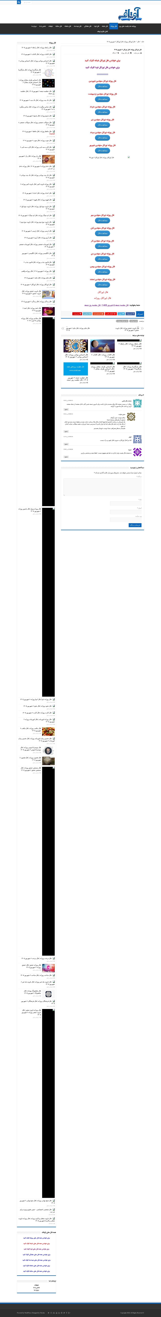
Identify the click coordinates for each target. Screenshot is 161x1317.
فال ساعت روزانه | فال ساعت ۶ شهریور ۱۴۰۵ (36, 975)
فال (138, 42)
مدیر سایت (136, 53)
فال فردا (96, 26)
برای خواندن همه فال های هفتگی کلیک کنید (36, 1254)
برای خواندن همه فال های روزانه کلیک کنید (36, 1238)
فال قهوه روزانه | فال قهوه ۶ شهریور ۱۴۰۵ (37, 200)
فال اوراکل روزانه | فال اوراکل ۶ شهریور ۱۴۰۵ (36, 284)
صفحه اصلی (140, 26)
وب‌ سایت (138, 516)
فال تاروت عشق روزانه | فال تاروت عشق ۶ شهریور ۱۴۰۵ (127, 328)
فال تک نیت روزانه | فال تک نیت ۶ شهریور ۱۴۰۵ (35, 100)
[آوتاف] (130, 14)
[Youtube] (57, 1312)
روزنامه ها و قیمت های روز (127, 26)
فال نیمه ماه (77, 26)
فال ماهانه (68, 26)
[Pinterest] (62, 1312)
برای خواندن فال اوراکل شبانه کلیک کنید (102, 61)
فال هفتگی (87, 26)
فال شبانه (105, 26)
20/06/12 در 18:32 (68, 414)
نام (140, 499)
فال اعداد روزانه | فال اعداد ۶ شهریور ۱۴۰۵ (36, 193)
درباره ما (34, 26)
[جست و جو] (19, 2)
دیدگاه (139, 476)
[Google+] (69, 1312)
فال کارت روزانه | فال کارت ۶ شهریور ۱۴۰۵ (37, 713)
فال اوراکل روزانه (122, 321)
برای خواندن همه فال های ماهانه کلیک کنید (36, 1265)
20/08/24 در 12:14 (68, 436)
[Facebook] (66, 1312)
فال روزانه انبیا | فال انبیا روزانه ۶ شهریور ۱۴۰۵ (35, 699)
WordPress (28, 1313)
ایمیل (139, 508)
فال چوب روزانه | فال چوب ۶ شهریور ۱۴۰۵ (37, 140)
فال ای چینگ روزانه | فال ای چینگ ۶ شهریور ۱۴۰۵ (34, 215)
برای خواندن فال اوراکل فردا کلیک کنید (102, 68)
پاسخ (66, 409)
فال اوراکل (134, 321)
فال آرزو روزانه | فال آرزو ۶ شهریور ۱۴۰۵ (37, 238)
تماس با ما (42, 26)
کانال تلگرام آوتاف (102, 31)
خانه (143, 42)
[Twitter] (64, 1312)
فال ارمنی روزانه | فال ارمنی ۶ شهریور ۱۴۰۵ (36, 231)
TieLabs (42, 1313)
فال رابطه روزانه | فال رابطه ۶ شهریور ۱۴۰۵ (36, 47)
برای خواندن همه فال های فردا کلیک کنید (36, 1249)
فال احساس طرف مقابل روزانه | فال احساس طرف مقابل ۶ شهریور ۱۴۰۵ (103, 369)
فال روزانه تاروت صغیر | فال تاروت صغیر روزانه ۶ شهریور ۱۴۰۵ (31, 1012)
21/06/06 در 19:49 (68, 449)
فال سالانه (58, 26)
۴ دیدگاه (114, 53)
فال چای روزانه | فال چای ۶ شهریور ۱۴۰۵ (78, 328)
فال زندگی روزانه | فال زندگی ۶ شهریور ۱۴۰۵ (36, 301)
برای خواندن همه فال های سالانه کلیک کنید (36, 1271)
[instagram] (51, 1312)
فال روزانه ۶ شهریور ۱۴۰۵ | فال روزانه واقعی (36, 271)
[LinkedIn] (59, 1312)
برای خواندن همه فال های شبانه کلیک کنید (36, 1243)
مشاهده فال (102, 86)
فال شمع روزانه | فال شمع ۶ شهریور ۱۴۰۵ (37, 116)
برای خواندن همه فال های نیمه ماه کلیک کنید (36, 1260)
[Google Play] (49, 1312)
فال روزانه (114, 26)
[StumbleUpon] (54, 1312)
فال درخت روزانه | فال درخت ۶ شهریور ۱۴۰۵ (36, 958)
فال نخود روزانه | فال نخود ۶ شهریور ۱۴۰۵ (37, 706)
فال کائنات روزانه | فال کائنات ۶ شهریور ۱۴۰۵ (36, 54)
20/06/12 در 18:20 (68, 400)
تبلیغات (50, 26)
